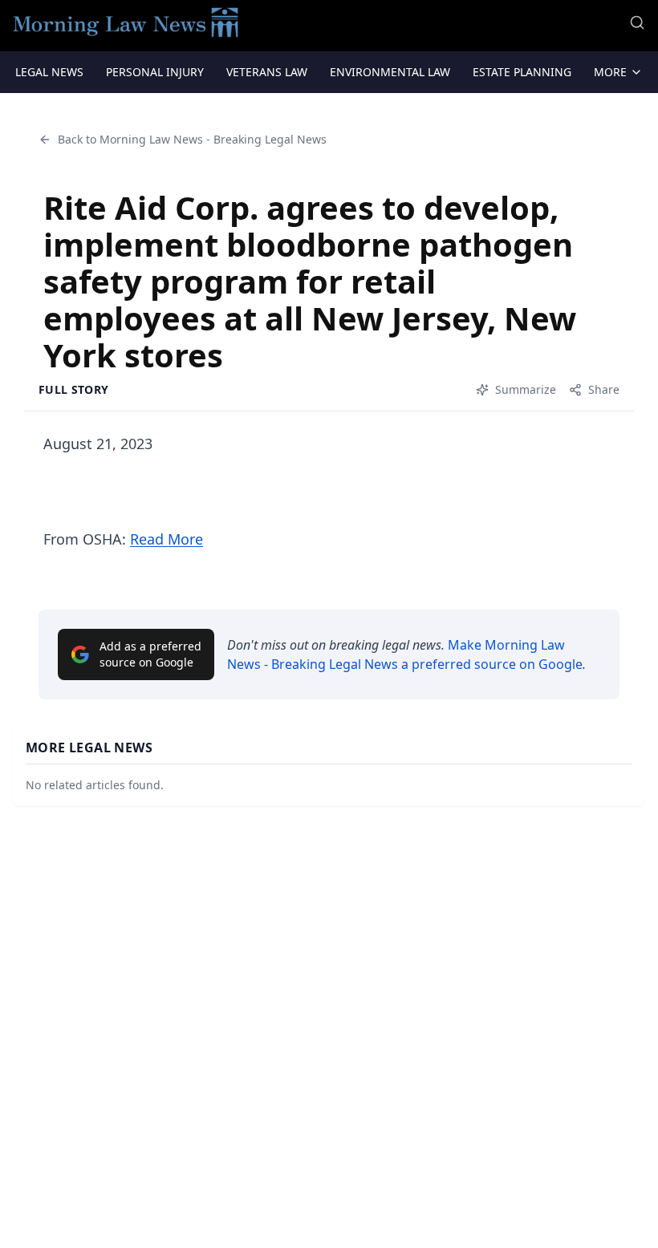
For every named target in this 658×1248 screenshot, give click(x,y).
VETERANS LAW (266, 71)
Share (603, 389)
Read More (166, 539)
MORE (610, 71)
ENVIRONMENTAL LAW (390, 71)
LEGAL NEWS (49, 71)
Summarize (525, 389)
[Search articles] (637, 22)
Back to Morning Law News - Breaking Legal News (192, 139)
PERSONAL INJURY (155, 71)
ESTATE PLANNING (522, 71)
